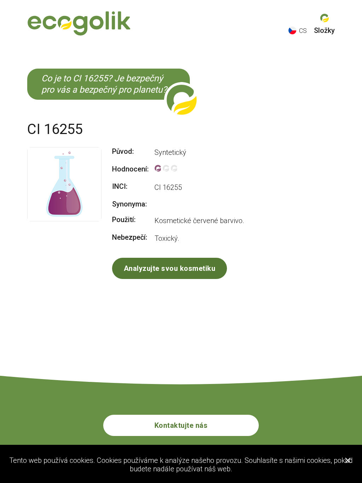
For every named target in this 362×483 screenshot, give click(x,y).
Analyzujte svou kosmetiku (170, 268)
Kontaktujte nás (181, 425)
